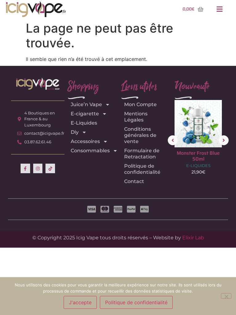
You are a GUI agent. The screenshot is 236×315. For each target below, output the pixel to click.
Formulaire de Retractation (141, 154)
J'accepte (80, 302)
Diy (75, 132)
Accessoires (85, 141)
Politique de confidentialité (142, 169)
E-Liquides (84, 123)
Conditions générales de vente (140, 135)
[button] (219, 9)
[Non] (226, 296)
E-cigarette (85, 114)
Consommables (90, 151)
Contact (134, 181)
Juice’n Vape (86, 104)
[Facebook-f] (25, 168)
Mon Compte (140, 104)
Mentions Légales (136, 117)
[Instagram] (38, 168)
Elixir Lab (193, 238)
